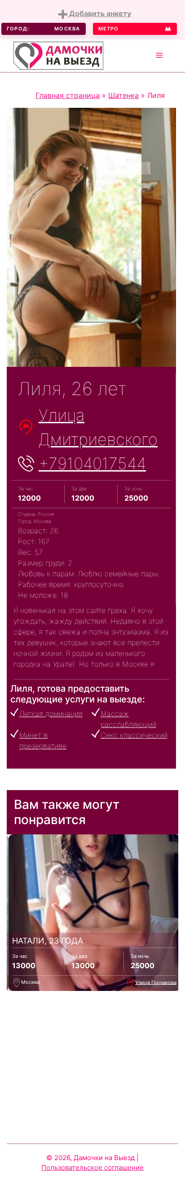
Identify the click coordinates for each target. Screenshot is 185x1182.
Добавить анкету (99, 13)
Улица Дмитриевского (98, 427)
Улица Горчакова (155, 982)
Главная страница (67, 95)
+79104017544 (92, 463)
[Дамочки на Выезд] (58, 54)
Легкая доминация (51, 713)
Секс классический (134, 735)
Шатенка (123, 95)
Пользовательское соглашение (92, 1167)
